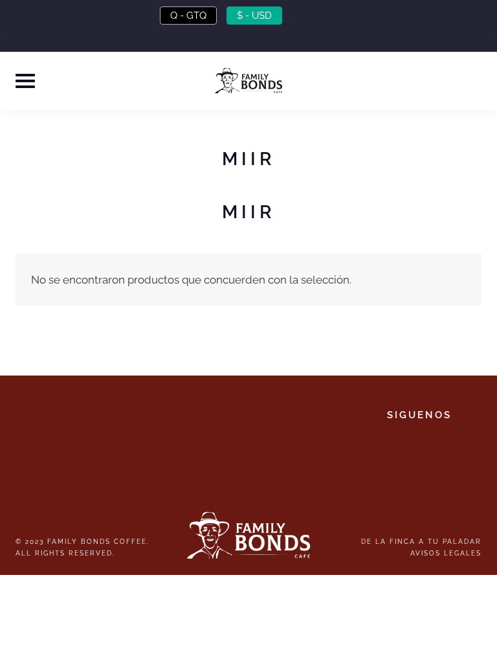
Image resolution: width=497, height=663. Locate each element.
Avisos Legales (445, 553)
